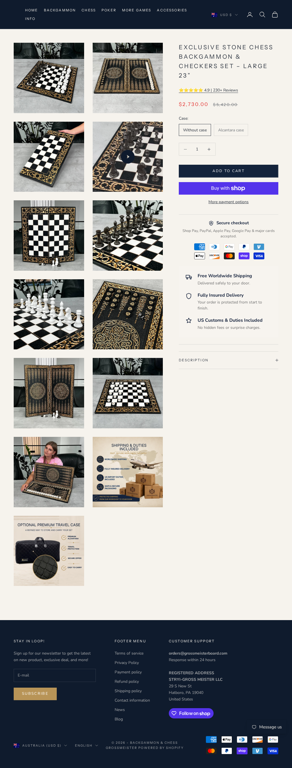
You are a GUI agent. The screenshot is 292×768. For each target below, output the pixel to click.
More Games (136, 10)
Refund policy (127, 681)
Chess (89, 10)
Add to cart (228, 171)
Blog (119, 719)
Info (30, 19)
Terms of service (129, 653)
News (120, 709)
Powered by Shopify (161, 748)
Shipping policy (128, 691)
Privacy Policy (127, 662)
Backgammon (60, 10)
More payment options (228, 202)
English (83, 745)
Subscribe (35, 693)
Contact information (132, 700)
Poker (109, 10)
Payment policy (128, 672)
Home (31, 10)
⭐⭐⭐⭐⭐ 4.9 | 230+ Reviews (208, 90)
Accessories (172, 10)
